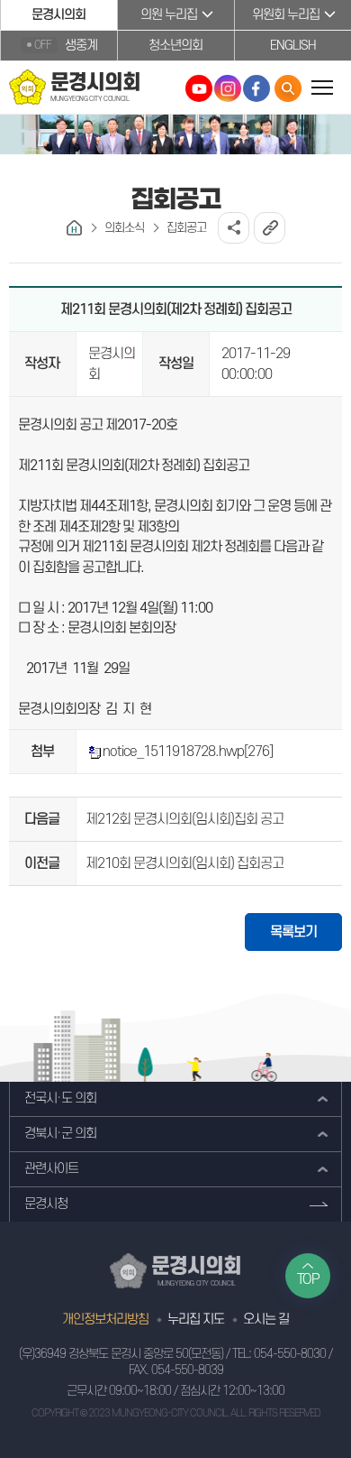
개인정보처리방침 (105, 1319)
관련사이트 (51, 1169)
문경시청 (46, 1204)
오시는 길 (266, 1319)
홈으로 (74, 227)
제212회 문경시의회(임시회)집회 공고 (185, 819)
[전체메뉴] (322, 87)
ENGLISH (293, 45)
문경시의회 (59, 15)
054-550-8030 (290, 1354)
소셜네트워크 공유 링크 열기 (233, 228)
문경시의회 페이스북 (256, 88)
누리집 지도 (195, 1319)
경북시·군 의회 (60, 1133)
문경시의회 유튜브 (198, 88)
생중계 (65, 45)
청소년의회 (175, 45)
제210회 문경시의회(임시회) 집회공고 (185, 863)
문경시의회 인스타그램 (227, 88)
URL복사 (269, 228)
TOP (308, 1279)
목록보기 (293, 932)
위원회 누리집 (286, 15)
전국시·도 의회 (60, 1098)
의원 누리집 (168, 15)
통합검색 (288, 88)
